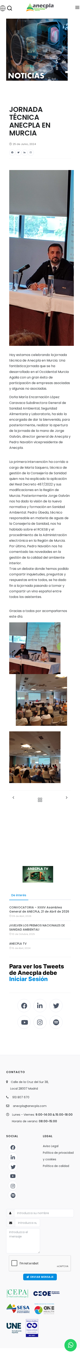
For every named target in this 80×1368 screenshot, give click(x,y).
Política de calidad (56, 1166)
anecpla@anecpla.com (30, 1106)
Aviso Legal (50, 1146)
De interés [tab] (18, 895)
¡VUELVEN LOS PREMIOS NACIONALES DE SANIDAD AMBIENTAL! (37, 927)
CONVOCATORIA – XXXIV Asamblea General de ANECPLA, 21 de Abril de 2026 (39, 909)
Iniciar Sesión (28, 978)
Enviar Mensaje (41, 1277)
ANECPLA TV (18, 944)
